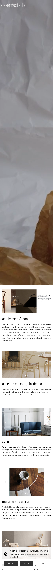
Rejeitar (26, 563)
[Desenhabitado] (13, 5)
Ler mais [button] (42, 563)
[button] (25, 375)
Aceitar (10, 563)
